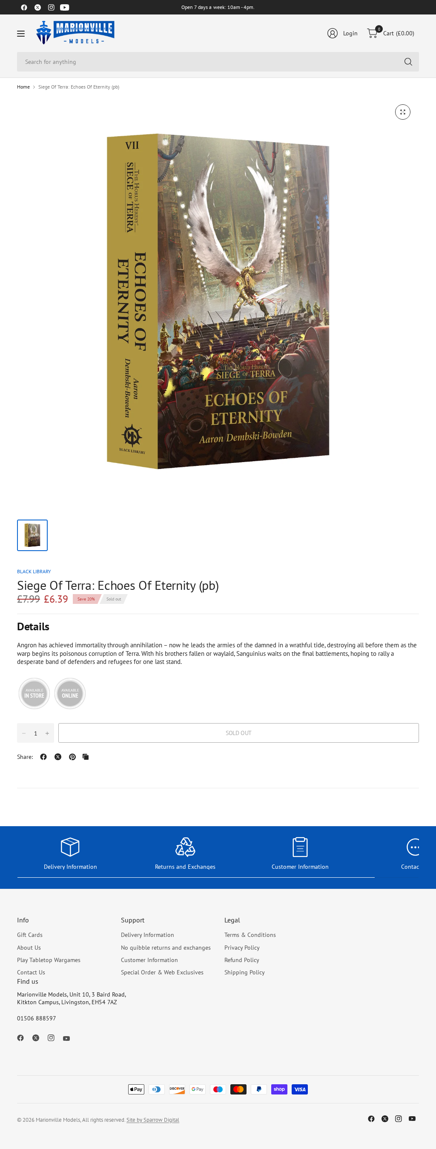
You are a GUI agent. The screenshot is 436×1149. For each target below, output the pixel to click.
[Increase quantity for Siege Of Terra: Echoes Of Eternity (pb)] (47, 733)
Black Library (34, 571)
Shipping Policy (244, 972)
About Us (29, 947)
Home (23, 86)
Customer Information (149, 960)
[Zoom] (402, 112)
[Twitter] (37, 7)
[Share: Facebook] (43, 756)
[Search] (408, 62)
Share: (25, 757)
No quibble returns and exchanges (166, 947)
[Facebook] (24, 7)
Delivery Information (147, 935)
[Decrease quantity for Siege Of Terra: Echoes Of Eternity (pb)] (23, 733)
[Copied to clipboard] (85, 756)
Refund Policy (241, 960)
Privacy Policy (242, 947)
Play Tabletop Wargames (48, 960)
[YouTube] (65, 7)
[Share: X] (57, 756)
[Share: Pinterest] (72, 756)
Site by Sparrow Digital (152, 1119)
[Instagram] (51, 7)
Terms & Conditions (250, 935)
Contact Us (31, 972)
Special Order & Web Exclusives (162, 972)
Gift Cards (30, 935)
